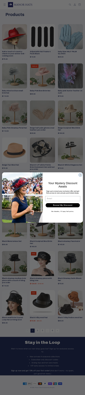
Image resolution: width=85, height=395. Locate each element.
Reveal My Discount (62, 205)
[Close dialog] (80, 174)
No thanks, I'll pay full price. (63, 211)
